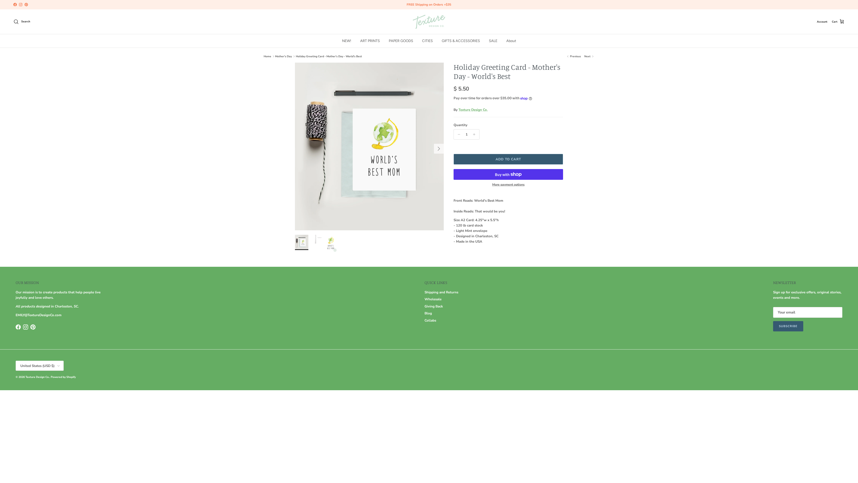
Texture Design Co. (473, 110)
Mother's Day (283, 56)
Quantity (460, 125)
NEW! (346, 41)
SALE (493, 41)
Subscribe (788, 326)
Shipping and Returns (441, 292)
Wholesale (433, 299)
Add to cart (508, 159)
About (511, 41)
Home (267, 56)
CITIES (427, 41)
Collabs (430, 320)
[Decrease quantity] (458, 134)
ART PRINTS (370, 41)
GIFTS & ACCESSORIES (461, 41)
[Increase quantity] (475, 134)
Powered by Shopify (63, 377)
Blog (428, 313)
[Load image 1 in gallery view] (369, 146)
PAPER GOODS (401, 41)
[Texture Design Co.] (429, 22)
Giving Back (434, 306)
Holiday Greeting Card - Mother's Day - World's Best (329, 56)
